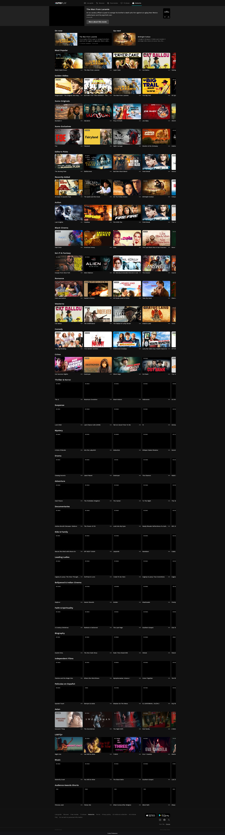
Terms (98, 814)
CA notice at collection (120, 814)
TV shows (126, 3)
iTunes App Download (150, 815)
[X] (169, 820)
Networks (138, 3)
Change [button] (168, 824)
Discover (101, 3)
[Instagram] (160, 820)
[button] (97, 22)
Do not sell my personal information (71, 817)
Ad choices (132, 814)
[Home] (60, 3)
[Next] (170, 60)
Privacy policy (106, 814)
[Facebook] (164, 820)
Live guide (90, 3)
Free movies (114, 3)
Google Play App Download (164, 815)
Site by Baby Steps (165, 829)
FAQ (56, 817)
